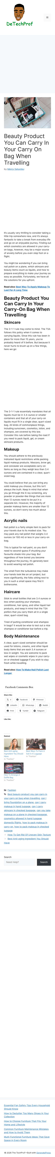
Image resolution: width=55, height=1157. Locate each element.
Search (7, 857)
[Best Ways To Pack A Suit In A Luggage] (36, 744)
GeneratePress (43, 1152)
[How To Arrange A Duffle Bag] (13, 768)
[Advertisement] (27, 65)
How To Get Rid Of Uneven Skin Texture (29, 834)
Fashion (12, 790)
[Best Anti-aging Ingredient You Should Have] (13, 744)
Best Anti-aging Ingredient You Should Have (13, 753)
